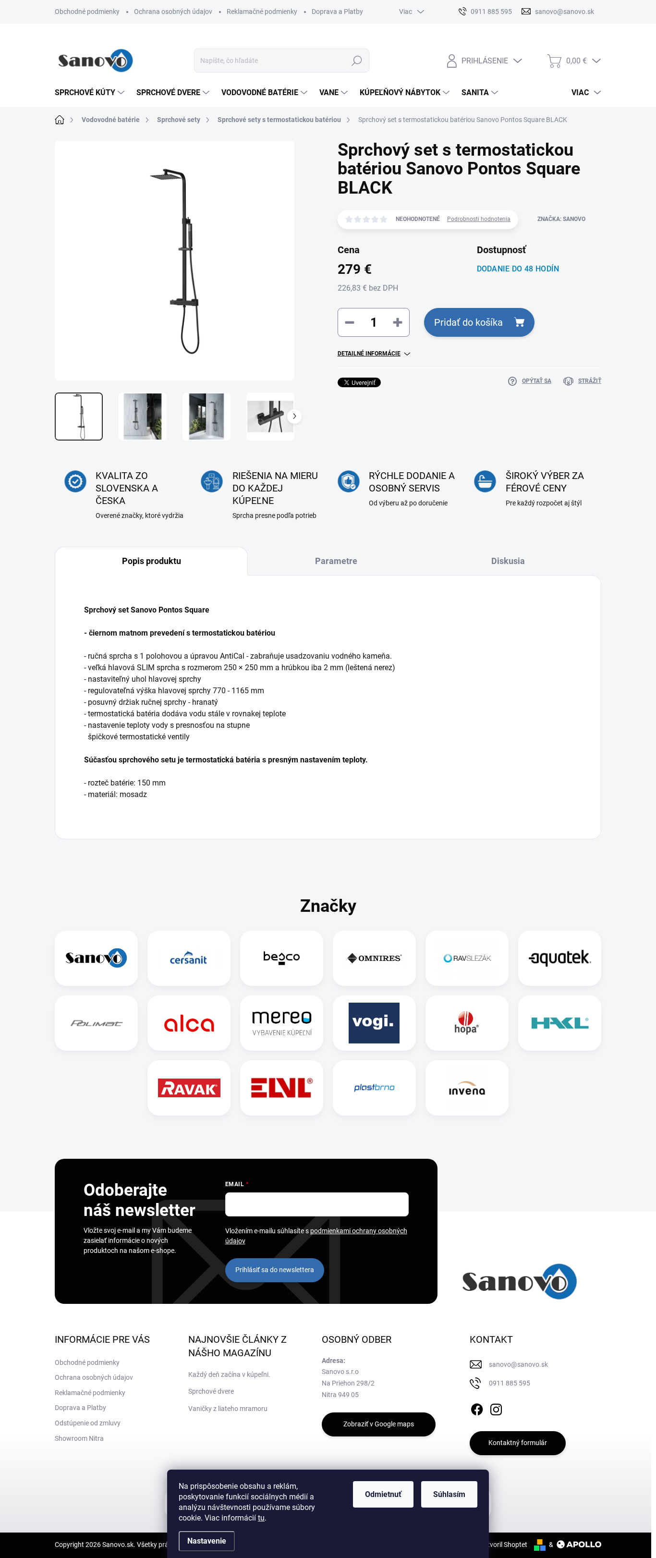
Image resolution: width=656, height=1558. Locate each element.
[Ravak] (189, 1087)
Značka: (561, 219)
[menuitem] (91, 92)
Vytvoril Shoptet (503, 1544)
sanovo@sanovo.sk (518, 1364)
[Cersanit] (189, 958)
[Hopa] (466, 1023)
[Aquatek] (560, 958)
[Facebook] (477, 1407)
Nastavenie (206, 1541)
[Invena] (467, 1087)
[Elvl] (282, 1087)
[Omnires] (374, 958)
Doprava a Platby (337, 11)
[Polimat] (96, 1023)
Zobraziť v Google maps (378, 1424)
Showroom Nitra (79, 1438)
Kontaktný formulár (517, 1443)
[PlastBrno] (374, 1087)
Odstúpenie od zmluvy (88, 1423)
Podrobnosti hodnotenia (478, 219)
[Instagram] (496, 1407)
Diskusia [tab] (508, 561)
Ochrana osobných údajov (173, 11)
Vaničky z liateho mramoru (227, 1408)
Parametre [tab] (336, 561)
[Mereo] (282, 1023)
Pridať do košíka (468, 322)
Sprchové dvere (211, 1391)
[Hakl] (560, 1023)
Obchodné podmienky (87, 11)
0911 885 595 (509, 1383)
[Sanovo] (96, 958)
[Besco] (281, 958)
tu (261, 1517)
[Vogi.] (374, 1023)
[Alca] (189, 1023)
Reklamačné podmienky (262, 11)
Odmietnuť (383, 1494)
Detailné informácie (369, 353)
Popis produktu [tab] (151, 561)
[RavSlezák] (467, 958)
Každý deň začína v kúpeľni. (229, 1374)
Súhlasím (449, 1494)
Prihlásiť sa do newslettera (274, 1270)
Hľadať (357, 60)
